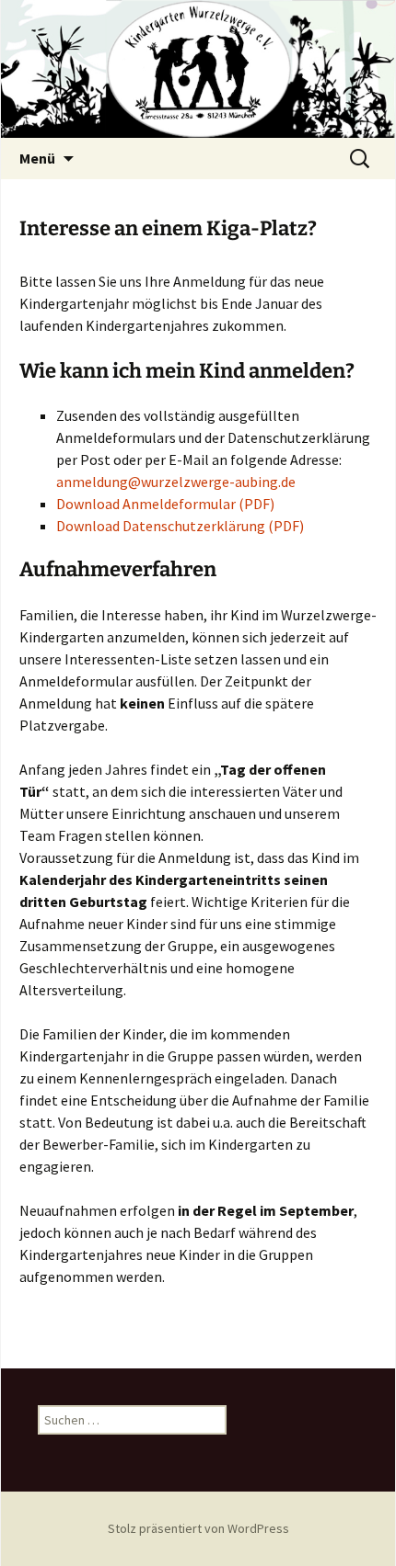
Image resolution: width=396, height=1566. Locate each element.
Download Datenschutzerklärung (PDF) (180, 525)
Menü (37, 158)
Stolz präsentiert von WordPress (198, 1528)
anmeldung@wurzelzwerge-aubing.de (176, 481)
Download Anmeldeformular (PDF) (165, 503)
